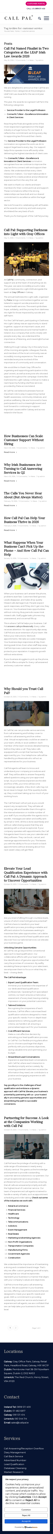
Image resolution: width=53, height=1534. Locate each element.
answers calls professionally (20, 626)
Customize (26, 1510)
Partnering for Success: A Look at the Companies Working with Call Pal (26, 1122)
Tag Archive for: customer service (23, 28)
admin (40, 60)
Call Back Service (13, 1456)
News (31, 60)
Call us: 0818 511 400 (36, 9)
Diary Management (15, 1452)
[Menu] (45, 18)
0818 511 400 (24, 1407)
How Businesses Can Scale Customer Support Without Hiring (24, 440)
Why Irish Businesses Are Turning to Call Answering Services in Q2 (23, 469)
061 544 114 (21, 1418)
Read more (9, 452)
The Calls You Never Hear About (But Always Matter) (23, 495)
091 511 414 (19, 1414)
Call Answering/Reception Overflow (24, 1448)
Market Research (13, 1472)
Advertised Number (15, 1460)
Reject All (26, 1515)
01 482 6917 (19, 1410)
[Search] (38, 18)
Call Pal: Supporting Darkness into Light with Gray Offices (25, 232)
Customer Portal (36, 4)
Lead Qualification (14, 1464)
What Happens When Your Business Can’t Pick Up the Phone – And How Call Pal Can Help (26, 548)
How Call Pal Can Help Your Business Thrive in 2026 (24, 520)
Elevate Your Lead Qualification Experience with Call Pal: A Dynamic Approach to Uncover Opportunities (26, 874)
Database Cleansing (15, 1468)
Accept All (26, 1521)
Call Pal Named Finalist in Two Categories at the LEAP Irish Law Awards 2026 (26, 52)
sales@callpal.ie (20, 1422)
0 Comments (20, 60)
